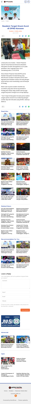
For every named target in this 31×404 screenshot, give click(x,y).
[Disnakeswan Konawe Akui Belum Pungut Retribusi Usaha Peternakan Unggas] (23, 132)
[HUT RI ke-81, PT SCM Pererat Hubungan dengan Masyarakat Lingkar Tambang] (23, 191)
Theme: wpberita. (23, 400)
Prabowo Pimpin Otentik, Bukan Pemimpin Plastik (21, 360)
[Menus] (2, 1)
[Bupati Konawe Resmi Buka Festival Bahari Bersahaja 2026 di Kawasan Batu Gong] (23, 117)
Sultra (20, 31)
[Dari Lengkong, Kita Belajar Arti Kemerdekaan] (8, 361)
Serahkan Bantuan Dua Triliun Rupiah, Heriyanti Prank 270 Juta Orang (23, 375)
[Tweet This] (23, 36)
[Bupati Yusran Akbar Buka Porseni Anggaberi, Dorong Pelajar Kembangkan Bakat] (8, 176)
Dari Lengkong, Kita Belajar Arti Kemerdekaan (6, 367)
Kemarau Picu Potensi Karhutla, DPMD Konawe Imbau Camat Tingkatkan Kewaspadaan (7, 168)
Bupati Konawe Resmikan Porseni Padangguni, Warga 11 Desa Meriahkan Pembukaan (22, 183)
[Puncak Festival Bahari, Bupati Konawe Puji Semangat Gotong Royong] (8, 117)
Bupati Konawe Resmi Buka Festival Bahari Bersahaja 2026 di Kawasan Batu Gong (22, 123)
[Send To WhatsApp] (29, 36)
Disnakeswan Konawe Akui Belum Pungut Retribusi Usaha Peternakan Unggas (22, 138)
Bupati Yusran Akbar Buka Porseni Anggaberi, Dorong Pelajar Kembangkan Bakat (7, 183)
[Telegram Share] (26, 36)
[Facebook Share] (20, 36)
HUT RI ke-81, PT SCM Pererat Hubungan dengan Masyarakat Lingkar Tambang (22, 198)
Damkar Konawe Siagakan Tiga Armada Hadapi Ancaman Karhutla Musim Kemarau (7, 153)
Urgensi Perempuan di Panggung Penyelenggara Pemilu (7, 375)
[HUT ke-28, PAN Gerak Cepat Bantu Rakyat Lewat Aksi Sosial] (8, 191)
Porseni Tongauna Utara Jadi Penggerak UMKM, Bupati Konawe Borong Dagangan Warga (22, 346)
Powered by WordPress (9, 400)
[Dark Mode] (25, 1)
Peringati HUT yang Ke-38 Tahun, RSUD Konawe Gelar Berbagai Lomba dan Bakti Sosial (7, 138)
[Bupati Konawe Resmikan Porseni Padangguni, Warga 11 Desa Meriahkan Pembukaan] (23, 176)
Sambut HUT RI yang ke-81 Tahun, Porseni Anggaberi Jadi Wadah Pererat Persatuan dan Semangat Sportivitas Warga (22, 168)
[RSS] (16, 396)
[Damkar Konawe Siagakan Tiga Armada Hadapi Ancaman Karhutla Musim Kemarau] (8, 146)
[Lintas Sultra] (8, 2)
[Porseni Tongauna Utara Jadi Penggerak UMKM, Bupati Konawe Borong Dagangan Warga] (23, 339)
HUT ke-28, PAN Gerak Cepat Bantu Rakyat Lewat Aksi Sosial (7, 198)
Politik (16, 31)
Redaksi (11, 31)
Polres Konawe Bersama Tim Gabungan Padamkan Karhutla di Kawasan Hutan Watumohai (23, 153)
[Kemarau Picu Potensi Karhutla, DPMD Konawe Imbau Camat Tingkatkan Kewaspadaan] (8, 161)
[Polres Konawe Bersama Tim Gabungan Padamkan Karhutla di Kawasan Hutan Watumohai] (23, 146)
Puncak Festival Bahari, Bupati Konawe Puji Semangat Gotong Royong (7, 123)
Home (5, 391)
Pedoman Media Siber (21, 391)
